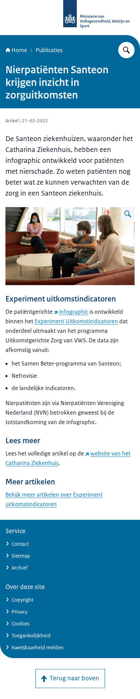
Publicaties (49, 50)
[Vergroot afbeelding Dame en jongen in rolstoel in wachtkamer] (128, 214)
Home (19, 50)
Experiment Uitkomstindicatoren (76, 321)
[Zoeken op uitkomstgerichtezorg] (126, 50)
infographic (73, 311)
